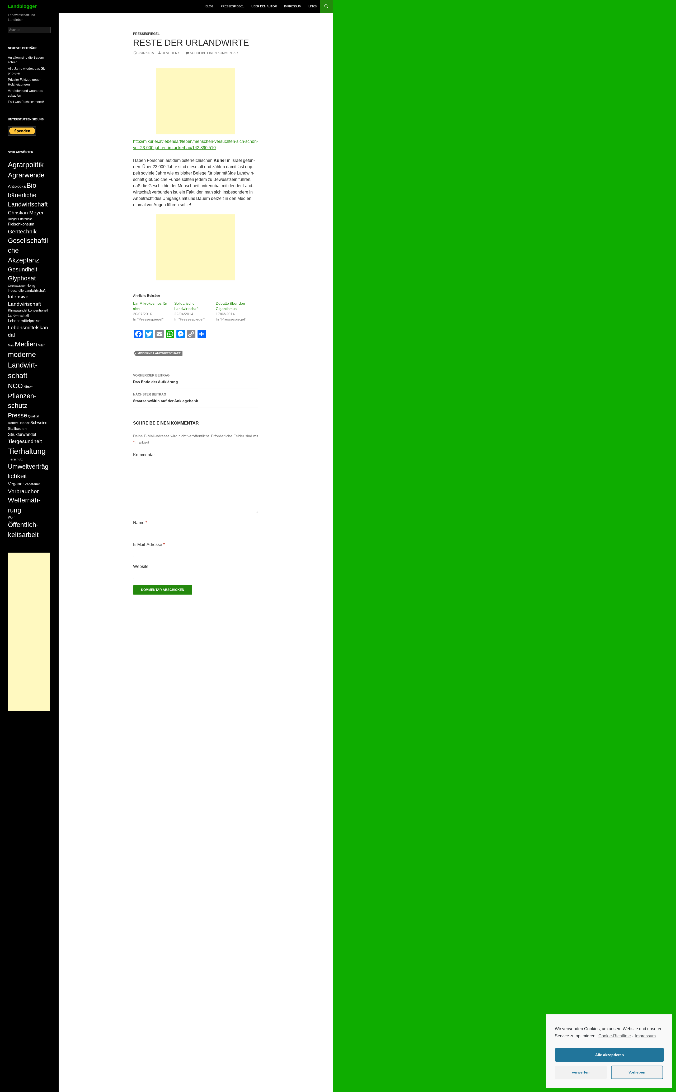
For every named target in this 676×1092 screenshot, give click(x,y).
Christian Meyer (26, 212)
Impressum (645, 1036)
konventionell (38, 310)
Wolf (11, 517)
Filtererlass (25, 218)
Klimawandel (17, 310)
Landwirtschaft (18, 315)
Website (140, 566)
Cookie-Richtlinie (614, 1036)
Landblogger (22, 6)
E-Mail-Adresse (149, 544)
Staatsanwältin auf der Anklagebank (165, 398)
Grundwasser (17, 285)
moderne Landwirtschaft (159, 353)
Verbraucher (23, 491)
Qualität (33, 416)
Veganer (16, 484)
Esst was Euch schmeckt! (26, 102)
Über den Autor (264, 6)
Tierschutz (15, 459)
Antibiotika (17, 186)
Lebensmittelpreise (24, 320)
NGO (15, 385)
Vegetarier (32, 484)
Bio (31, 185)
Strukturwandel (22, 434)
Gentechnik (22, 231)
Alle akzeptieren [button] (609, 1055)
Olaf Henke (172, 53)
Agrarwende (26, 175)
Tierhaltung (27, 451)
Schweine (38, 422)
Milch (41, 345)
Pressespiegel (232, 6)
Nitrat (28, 387)
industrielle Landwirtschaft (26, 291)
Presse (17, 415)
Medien (26, 344)
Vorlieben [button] (636, 1072)
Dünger (12, 218)
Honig (30, 286)
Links (312, 6)
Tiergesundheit (25, 441)
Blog (209, 6)
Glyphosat (22, 278)
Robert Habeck (19, 423)
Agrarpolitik (26, 165)
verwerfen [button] (581, 1072)
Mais (11, 345)
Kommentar (144, 455)
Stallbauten (17, 428)
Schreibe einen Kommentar (214, 53)
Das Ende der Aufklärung (155, 379)
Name (140, 522)
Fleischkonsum (21, 224)
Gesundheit (22, 269)
